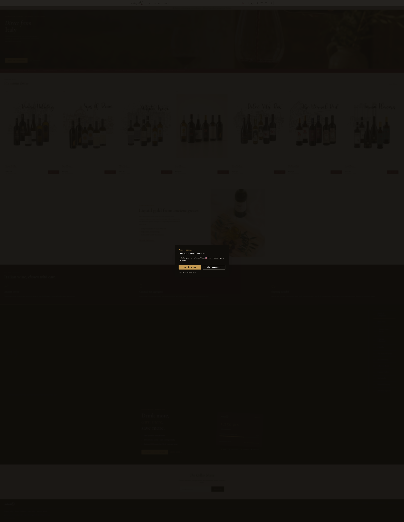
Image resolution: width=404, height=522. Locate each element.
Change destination (214, 267)
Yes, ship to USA (190, 267)
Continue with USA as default (187, 272)
